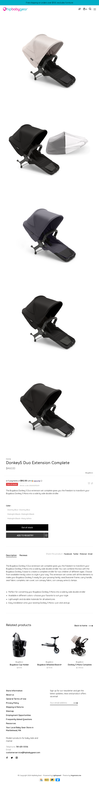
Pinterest (83, 554)
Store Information (14, 690)
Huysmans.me (76, 775)
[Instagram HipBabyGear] (17, 758)
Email (90, 554)
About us (10, 695)
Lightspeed (57, 775)
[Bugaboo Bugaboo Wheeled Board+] (49, 645)
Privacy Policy (12, 703)
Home (8, 459)
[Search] (90, 9)
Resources (11, 723)
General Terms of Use (16, 699)
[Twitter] (12, 758)
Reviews (23, 555)
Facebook (68, 554)
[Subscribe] (75, 702)
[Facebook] (7, 758)
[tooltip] (46, 535)
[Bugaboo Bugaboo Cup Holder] (19, 645)
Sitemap (10, 711)
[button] (49, 481)
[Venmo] (58, 780)
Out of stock (27, 527)
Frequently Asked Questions (19, 719)
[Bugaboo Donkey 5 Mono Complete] (79, 645)
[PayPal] (46, 780)
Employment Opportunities (18, 715)
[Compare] (79, 9)
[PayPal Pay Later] (52, 780)
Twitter (76, 554)
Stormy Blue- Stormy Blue (18, 510)
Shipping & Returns (15, 707)
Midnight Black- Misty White (19, 518)
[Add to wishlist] (89, 483)
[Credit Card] (41, 780)
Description (11, 555)
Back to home (80, 625)
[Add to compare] (92, 483)
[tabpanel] (19, 653)
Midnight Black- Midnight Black (20, 514)
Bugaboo (89, 473)
